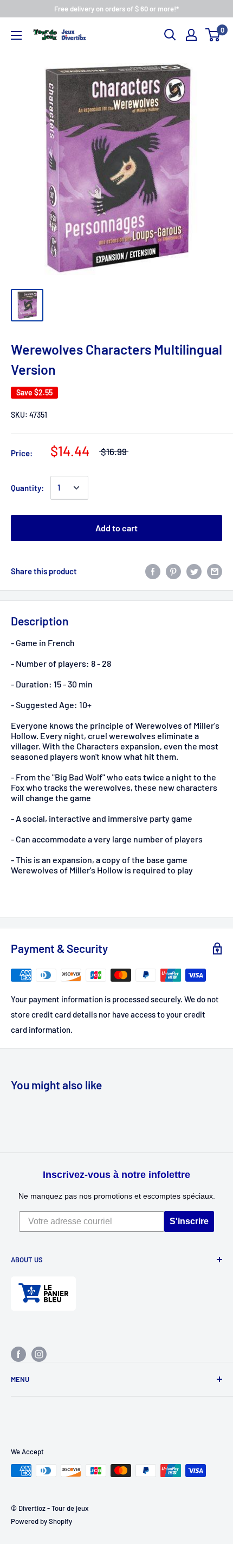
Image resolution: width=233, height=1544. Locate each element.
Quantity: (27, 488)
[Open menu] (16, 35)
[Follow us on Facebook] (18, 1353)
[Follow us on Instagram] (39, 1353)
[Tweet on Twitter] (194, 571)
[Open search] (170, 35)
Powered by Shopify (41, 1521)
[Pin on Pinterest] (173, 571)
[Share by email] (214, 571)
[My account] (191, 35)
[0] (213, 34)
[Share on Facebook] (152, 571)
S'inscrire (189, 1221)
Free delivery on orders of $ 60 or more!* (116, 8)
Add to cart (116, 528)
